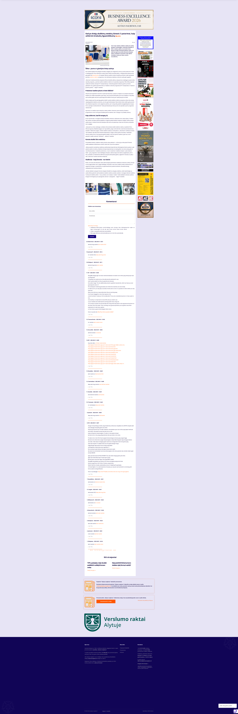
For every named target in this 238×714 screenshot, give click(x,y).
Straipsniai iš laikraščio (124, 648)
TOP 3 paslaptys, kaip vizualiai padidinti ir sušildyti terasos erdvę (96, 565)
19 (108, 550)
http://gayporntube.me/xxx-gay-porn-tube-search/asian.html (102, 358)
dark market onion (98, 322)
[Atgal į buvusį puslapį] (92, 550)
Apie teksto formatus (93, 225)
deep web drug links (101, 492)
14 (99, 550)
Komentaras (92, 215)
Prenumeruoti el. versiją (105, 601)
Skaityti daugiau (91, 570)
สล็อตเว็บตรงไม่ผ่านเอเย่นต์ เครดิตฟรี (105, 312)
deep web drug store (101, 254)
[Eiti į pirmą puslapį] (90, 550)
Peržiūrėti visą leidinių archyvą (145, 600)
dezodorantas (95, 75)
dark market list (99, 523)
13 (97, 550)
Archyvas (122, 652)
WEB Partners (150, 711)
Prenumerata (123, 650)
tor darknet (98, 332)
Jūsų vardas (92, 211)
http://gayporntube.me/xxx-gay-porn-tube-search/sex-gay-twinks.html (104, 350)
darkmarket (102, 415)
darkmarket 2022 (99, 374)
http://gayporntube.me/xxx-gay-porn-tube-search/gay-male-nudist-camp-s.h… (106, 363)
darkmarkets (101, 394)
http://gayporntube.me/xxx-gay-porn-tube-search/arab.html (102, 356)
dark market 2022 (102, 244)
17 (104, 550)
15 (101, 550)
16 (103, 550)
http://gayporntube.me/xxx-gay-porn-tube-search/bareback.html (103, 360)
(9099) (119, 36)
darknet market (98, 534)
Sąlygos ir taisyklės (106, 711)
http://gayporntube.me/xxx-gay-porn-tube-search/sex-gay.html (103, 348)
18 (106, 550)
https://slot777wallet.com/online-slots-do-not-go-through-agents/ (113, 471)
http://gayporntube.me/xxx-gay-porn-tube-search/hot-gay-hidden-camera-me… (106, 345)
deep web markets (100, 405)
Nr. (133, 42)
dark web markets (100, 513)
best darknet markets (104, 384)
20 (110, 550)
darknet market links (100, 482)
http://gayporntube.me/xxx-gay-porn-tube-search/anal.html (102, 354)
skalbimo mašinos (94, 77)
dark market (100, 265)
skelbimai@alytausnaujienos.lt (103, 586)
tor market (97, 502)
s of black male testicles (100, 343)
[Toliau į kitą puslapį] (113, 550)
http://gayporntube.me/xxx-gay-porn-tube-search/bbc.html (102, 361)
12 (95, 550)
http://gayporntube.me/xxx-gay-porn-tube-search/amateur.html (103, 352)
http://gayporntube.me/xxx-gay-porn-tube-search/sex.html (101, 346)
